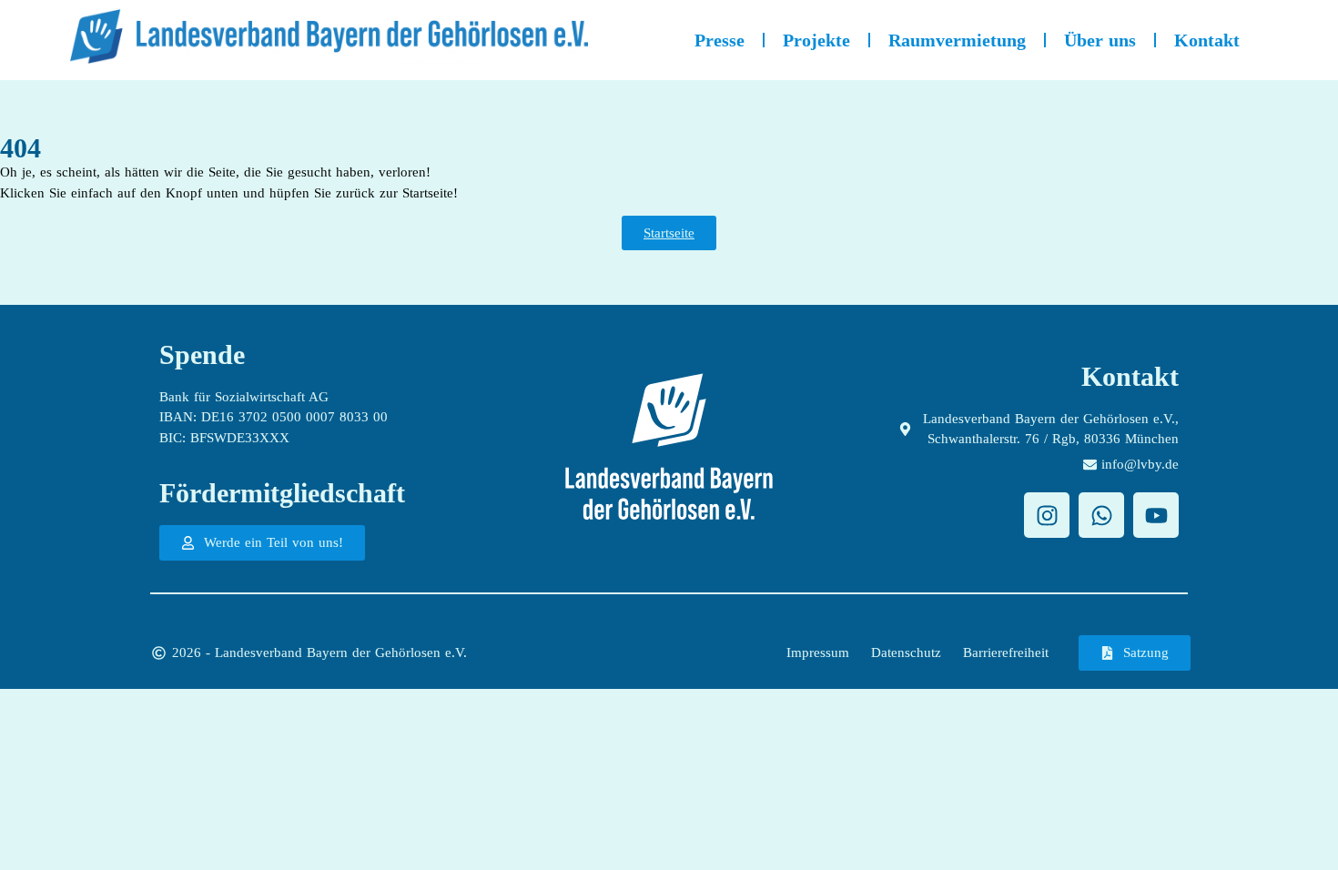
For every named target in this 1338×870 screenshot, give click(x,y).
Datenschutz (906, 652)
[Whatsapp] (1101, 515)
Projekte (816, 40)
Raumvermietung (957, 40)
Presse (719, 40)
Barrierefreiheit (1006, 652)
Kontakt (1207, 40)
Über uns (1100, 40)
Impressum (817, 652)
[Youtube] (1156, 515)
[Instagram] (1046, 515)
